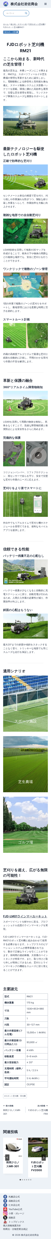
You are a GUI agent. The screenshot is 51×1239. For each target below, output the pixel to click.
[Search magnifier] (26, 13)
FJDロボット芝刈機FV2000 (37, 1166)
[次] (44, 1157)
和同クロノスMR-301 (12, 1110)
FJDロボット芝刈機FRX (38, 1110)
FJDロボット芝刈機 (11, 32)
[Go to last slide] (7, 1157)
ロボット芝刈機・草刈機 (15, 1096)
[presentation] (13, 1147)
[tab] (20, 1179)
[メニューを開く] (45, 4)
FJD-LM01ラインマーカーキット (25, 916)
